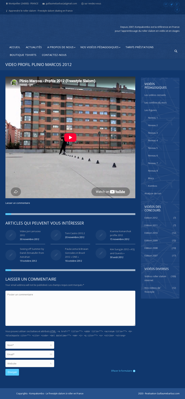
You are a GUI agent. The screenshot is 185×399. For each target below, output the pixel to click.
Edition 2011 (151, 225)
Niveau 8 (153, 170)
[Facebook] (177, 9)
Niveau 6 (153, 155)
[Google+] (177, 4)
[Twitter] (171, 4)
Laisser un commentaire (17, 203)
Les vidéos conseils (155, 95)
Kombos (152, 185)
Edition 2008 (151, 248)
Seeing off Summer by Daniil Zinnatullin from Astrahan (32, 252)
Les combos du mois (156, 102)
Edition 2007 (151, 255)
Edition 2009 (151, 240)
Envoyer (12, 372)
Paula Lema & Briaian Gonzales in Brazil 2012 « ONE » (76, 252)
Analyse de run (153, 193)
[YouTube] (166, 4)
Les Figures (151, 110)
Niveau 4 (153, 140)
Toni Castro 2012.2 (75, 233)
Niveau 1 (153, 117)
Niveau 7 (153, 163)
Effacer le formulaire (121, 370)
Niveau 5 (153, 148)
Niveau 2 (153, 125)
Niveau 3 (153, 132)
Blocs (151, 178)
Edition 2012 (151, 217)
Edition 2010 (151, 232)
